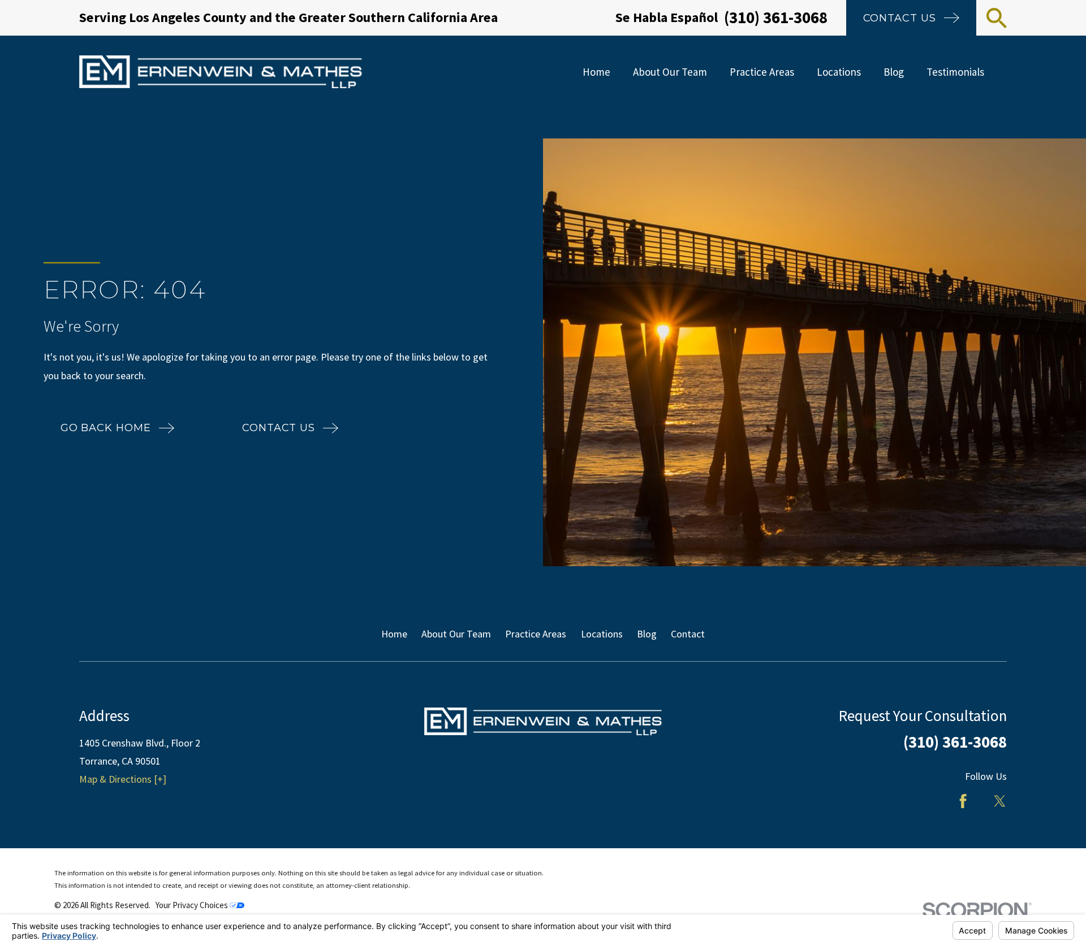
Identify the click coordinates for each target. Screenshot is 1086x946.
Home (394, 633)
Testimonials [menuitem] (955, 72)
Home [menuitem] (596, 72)
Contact (688, 633)
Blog (647, 633)
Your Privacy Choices (193, 905)
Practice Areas (535, 633)
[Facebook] (963, 801)
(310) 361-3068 (776, 17)
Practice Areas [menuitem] (762, 72)
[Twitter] (1000, 801)
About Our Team (456, 633)
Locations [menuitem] (839, 72)
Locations (602, 633)
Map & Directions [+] (122, 779)
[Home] (220, 71)
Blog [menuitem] (894, 72)
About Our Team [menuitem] (670, 72)
